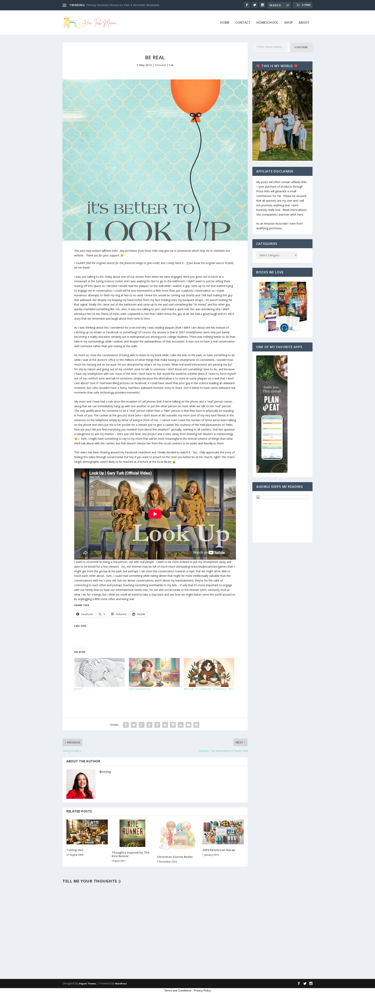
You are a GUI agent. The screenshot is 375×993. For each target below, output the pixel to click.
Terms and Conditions (177, 990)
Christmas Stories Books (175, 857)
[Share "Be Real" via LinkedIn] (165, 725)
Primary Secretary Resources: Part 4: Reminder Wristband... (123, 5)
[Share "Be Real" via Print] (196, 725)
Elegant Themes (87, 983)
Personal (160, 65)
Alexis (78, 689)
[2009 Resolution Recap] (223, 832)
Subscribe (301, 47)
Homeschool (267, 23)
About (304, 23)
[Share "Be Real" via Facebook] (126, 725)
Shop (288, 23)
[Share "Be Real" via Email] (188, 725)
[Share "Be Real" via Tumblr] (149, 725)
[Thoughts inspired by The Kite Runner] (132, 833)
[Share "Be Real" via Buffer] (173, 725)
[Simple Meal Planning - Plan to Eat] (272, 472)
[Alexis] (99, 672)
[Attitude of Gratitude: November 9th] (209, 672)
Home (224, 23)
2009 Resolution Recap (218, 850)
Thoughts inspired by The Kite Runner (130, 854)
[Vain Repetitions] (154, 672)
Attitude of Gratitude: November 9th (208, 689)
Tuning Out (74, 850)
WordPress (121, 983)
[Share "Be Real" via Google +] (142, 725)
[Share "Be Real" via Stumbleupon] (181, 725)
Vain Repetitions (140, 689)
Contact (243, 23)
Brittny (105, 772)
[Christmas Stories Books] (177, 835)
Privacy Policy (202, 990)
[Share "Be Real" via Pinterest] (157, 725)
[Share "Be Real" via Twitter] (134, 725)
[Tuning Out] (87, 832)
